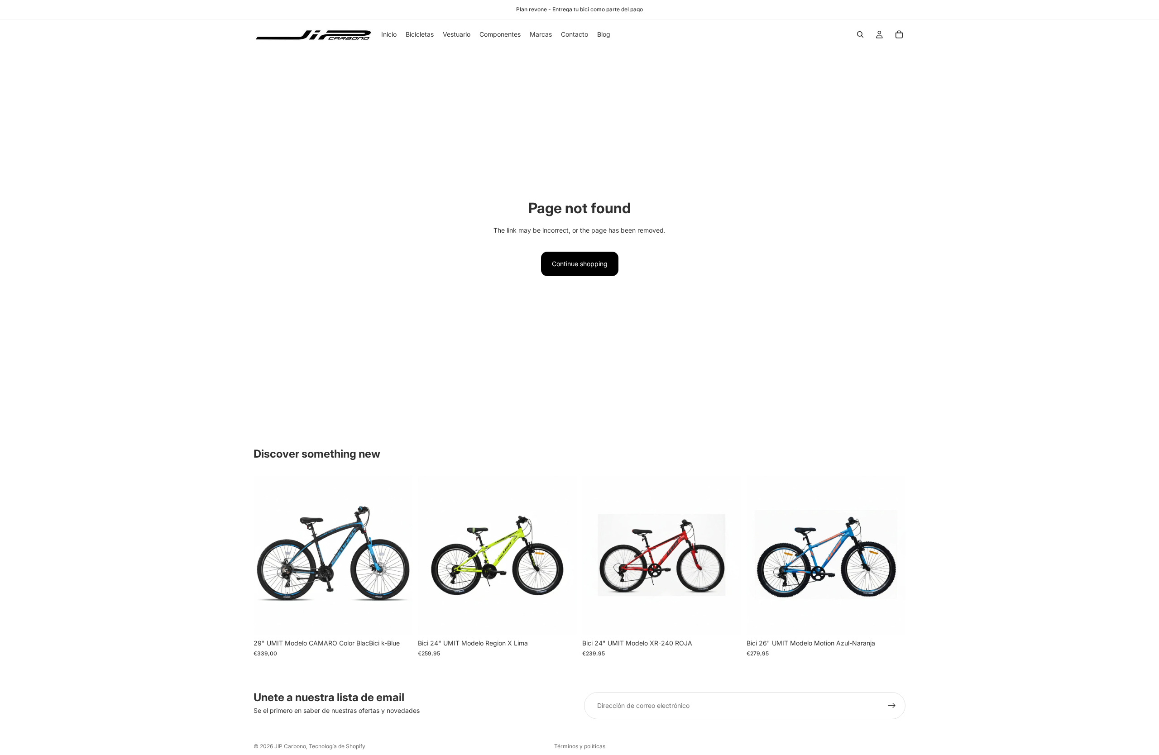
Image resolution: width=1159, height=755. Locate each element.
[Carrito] (899, 34)
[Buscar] (860, 34)
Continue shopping (580, 264)
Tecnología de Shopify (337, 746)
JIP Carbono (290, 746)
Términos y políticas (579, 746)
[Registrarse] (891, 705)
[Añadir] (398, 621)
